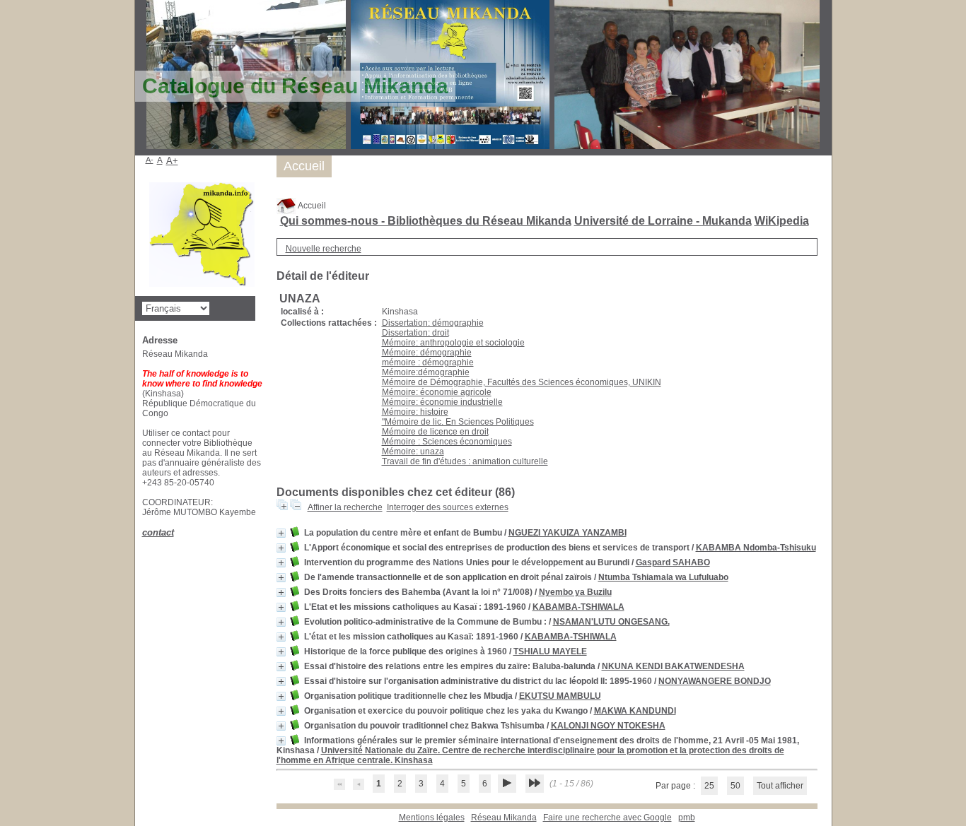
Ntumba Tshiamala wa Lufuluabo (663, 577)
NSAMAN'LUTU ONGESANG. (611, 622)
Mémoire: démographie (427, 353)
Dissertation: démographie (433, 323)
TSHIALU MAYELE (550, 651)
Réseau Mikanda (504, 817)
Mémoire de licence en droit (435, 432)
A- (149, 159)
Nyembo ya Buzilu (575, 592)
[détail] (281, 533)
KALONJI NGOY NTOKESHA (608, 726)
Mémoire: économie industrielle (442, 402)
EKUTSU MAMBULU (560, 696)
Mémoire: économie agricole (436, 392)
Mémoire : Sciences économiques (447, 442)
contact (158, 532)
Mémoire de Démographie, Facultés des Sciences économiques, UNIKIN (521, 382)
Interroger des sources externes (447, 507)
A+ (172, 160)
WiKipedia (782, 221)
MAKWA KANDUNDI (635, 711)
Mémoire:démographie (426, 372)
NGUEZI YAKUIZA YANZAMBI (567, 533)
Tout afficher (780, 786)
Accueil (311, 206)
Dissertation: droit (415, 333)
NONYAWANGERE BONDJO (714, 681)
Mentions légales (432, 817)
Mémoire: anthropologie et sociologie (453, 343)
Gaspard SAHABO (673, 562)
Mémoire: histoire (415, 412)
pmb (686, 817)
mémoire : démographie (428, 362)
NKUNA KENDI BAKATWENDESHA (673, 666)
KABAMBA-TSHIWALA (578, 607)
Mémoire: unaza (413, 451)
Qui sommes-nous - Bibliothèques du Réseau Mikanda (425, 221)
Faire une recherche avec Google (607, 817)
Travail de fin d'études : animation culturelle (465, 461)
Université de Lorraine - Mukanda (663, 221)
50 (735, 786)
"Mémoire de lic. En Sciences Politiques (458, 422)
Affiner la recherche (345, 507)
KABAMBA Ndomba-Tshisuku (756, 548)
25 (709, 786)
